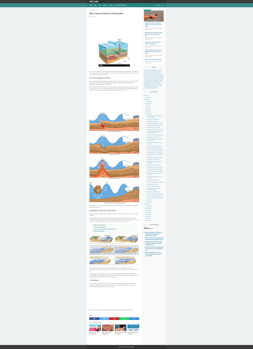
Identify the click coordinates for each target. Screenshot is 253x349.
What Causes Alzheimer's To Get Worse (156, 182)
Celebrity (150, 73)
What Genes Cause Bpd (152, 121)
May (148, 109)
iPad (158, 78)
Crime (154, 73)
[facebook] (94, 318)
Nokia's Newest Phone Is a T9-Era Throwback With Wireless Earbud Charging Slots (153, 254)
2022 (147, 204)
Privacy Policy (128, 346)
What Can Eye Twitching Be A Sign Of (155, 150)
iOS (154, 78)
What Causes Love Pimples (153, 159)
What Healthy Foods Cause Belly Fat (155, 167)
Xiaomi (155, 87)
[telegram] (134, 318)
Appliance (155, 70)
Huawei (150, 78)
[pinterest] (114, 318)
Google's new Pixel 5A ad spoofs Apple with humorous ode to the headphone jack (154, 248)
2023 (147, 99)
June (148, 107)
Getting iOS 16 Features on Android (153, 59)
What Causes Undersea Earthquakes (155, 123)
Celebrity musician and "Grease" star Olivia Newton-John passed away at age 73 (153, 51)
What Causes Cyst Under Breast (154, 165)
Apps (99, 5)
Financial (146, 75)
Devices (158, 73)
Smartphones (147, 85)
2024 (147, 95)
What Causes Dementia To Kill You (155, 137)
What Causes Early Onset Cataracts (155, 152)
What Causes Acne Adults (153, 184)
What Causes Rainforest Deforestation (156, 197)
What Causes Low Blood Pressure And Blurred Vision (105, 229)
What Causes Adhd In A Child (100, 227)
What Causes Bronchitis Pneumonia (155, 193)
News (95, 5)
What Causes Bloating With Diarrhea (155, 195)
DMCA (133, 346)
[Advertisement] (114, 28)
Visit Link (93, 1)
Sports (153, 85)
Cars (145, 73)
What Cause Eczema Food (153, 119)
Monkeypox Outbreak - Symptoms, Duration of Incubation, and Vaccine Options (153, 24)
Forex (151, 75)
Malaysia (150, 80)
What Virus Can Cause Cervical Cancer (155, 129)
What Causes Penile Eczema (153, 186)
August (149, 103)
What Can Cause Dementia (153, 180)
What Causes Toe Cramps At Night (155, 169)
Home (90, 5)
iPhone (161, 78)
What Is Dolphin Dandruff (99, 231)
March (149, 113)
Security (105, 5)
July (148, 105)
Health (111, 5)
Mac (145, 80)
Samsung (153, 82)
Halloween (156, 75)
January (149, 97)
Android (146, 70)
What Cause (149, 87)
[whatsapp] (124, 318)
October (149, 206)
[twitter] (104, 318)
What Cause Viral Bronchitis (153, 191)
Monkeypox (155, 80)
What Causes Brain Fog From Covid (155, 145)
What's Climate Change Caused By (155, 171)
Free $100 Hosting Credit (121, 5)
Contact (123, 346)
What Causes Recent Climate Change (155, 125)
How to (146, 78)
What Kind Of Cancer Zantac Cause (155, 157)
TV (145, 87)
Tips (160, 85)
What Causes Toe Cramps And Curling (155, 135)
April (148, 111)
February (149, 199)
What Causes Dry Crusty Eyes (154, 127)
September (150, 101)
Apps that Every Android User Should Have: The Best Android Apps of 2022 (153, 34)
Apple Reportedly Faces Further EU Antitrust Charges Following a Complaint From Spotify (153, 234)
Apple (150, 70)
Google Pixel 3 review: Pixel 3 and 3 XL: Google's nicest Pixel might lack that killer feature (153, 243)
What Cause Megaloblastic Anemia (155, 148)
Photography (147, 82)
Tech (157, 85)
